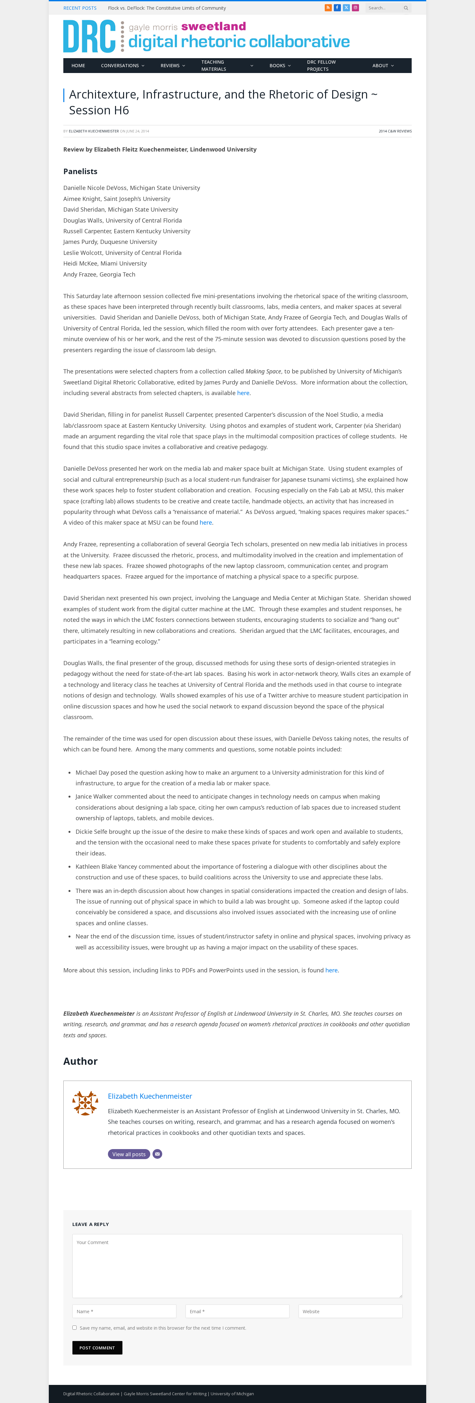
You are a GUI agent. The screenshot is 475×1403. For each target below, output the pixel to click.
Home (78, 65)
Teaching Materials (213, 65)
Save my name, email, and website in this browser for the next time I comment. (163, 1328)
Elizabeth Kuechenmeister (94, 131)
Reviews (170, 65)
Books (277, 65)
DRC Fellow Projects (321, 65)
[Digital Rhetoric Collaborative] (206, 36)
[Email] (157, 1154)
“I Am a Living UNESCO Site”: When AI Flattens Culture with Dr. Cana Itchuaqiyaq (180, 8)
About (380, 65)
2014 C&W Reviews (395, 131)
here (243, 393)
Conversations (120, 65)
